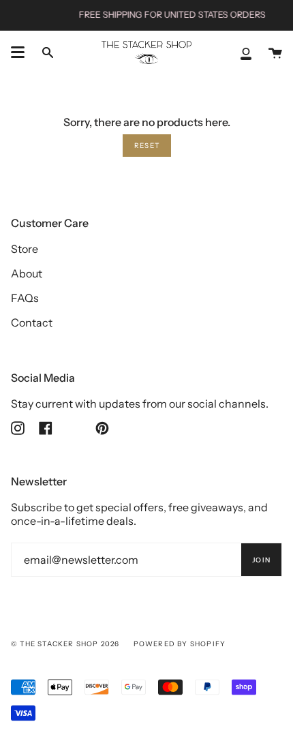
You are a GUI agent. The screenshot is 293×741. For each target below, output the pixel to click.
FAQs (25, 298)
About (26, 273)
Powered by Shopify (180, 643)
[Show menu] (17, 52)
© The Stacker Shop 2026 (65, 643)
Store (24, 249)
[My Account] (246, 52)
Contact (31, 322)
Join (261, 560)
